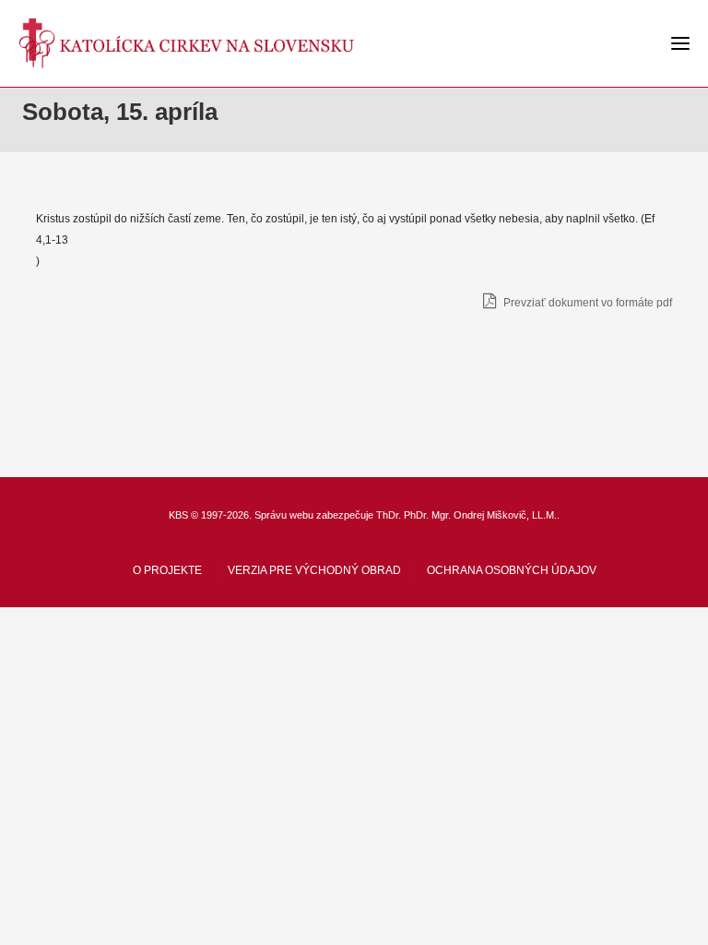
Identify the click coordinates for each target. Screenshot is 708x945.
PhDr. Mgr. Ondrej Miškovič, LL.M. (480, 514)
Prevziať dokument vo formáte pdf (586, 302)
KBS (178, 514)
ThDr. (388, 514)
